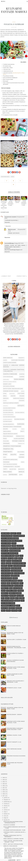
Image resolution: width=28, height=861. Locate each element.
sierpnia (6, 805)
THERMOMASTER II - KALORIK (11, 466)
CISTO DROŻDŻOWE (8, 376)
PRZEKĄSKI (6, 443)
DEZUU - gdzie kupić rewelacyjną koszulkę (13, 844)
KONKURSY (5, 405)
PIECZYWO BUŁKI (5, 176)
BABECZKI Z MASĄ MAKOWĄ (10, 846)
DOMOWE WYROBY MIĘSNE (10, 391)
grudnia (5, 797)
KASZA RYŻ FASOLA (18, 398)
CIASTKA (21, 374)
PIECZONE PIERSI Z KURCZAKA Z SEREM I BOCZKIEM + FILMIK (15, 729)
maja (5, 811)
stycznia (6, 819)
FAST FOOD (21, 393)
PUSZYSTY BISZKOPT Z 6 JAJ (14, 742)
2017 (4, 795)
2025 (4, 779)
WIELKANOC (7, 471)
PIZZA (12, 176)
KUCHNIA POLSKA (19, 419)
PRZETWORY (7, 451)
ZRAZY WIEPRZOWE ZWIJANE (14, 749)
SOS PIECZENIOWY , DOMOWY (14, 714)
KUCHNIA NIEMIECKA (7, 419)
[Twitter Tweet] (14, 180)
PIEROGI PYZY (20, 436)
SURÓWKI (21, 457)
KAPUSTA (5, 398)
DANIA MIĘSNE (19, 379)
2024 (4, 781)
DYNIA (4, 393)
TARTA (22, 462)
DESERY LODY (7, 384)
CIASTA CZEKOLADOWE (9, 362)
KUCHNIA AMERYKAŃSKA (19, 565)
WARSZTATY (21, 469)
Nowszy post (6, 276)
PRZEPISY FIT (21, 443)
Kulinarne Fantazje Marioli (14, 9)
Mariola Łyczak (12, 229)
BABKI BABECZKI (7, 357)
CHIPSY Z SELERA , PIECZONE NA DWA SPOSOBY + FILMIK (13, 841)
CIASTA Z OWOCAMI (10, 374)
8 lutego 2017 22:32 (18, 243)
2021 (4, 787)
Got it (18, 860)
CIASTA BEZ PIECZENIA (17, 360)
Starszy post (21, 276)
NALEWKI (3, 583)
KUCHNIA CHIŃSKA (7, 410)
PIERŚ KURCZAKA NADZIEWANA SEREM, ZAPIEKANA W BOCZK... (13, 822)
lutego (5, 817)
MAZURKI (20, 580)
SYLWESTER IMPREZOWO (10, 459)
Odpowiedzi (8, 226)
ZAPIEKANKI (13, 474)
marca (5, 815)
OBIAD (8, 583)
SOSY (4, 457)
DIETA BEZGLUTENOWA (8, 386)
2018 (4, 793)
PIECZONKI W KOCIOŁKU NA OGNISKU (16, 755)
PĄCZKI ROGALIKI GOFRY (10, 433)
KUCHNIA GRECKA (19, 412)
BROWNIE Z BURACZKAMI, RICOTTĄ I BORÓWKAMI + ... (13, 836)
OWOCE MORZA (7, 431)
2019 (4, 791)
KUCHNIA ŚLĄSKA (7, 421)
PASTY (22, 431)
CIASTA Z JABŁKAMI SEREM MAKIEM (13, 366)
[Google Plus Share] (21, 180)
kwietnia (6, 813)
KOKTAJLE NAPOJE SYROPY (11, 403)
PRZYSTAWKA (21, 451)
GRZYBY (13, 395)
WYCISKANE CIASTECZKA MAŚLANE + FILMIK (14, 830)
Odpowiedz (7, 222)
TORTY (5, 469)
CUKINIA (22, 376)
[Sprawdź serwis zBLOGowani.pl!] (13, 617)
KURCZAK (20, 424)
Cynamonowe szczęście (10, 216)
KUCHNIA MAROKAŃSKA (8, 414)
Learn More (11, 860)
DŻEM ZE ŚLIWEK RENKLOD (13, 625)
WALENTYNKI (13, 469)
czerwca (6, 809)
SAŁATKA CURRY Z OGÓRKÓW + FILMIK (16, 639)
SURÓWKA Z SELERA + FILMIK (14, 735)
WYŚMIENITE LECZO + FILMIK (14, 687)
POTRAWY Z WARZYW (18, 441)
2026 (4, 777)
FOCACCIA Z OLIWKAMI (9, 824)
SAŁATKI (13, 454)
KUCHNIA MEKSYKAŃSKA (9, 416)
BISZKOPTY (21, 357)
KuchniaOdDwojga (9, 243)
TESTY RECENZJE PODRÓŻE (10, 464)
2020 (4, 789)
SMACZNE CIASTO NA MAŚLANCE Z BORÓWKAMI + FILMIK (15, 681)
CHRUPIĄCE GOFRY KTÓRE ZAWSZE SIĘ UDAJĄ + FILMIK (16, 668)
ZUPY (20, 474)
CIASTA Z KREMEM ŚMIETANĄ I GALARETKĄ (13, 370)
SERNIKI (22, 454)
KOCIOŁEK (21, 400)
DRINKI (22, 391)
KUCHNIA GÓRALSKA (8, 412)
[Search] (27, 1)
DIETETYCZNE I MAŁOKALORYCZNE (13, 388)
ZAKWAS (5, 474)
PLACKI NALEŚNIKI (19, 438)
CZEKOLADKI (6, 379)
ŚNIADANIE (6, 462)
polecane (3, 590)
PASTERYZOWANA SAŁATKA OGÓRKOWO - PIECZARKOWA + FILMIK (16, 647)
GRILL (5, 395)
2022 (4, 785)
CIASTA (5, 360)
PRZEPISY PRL (8, 449)
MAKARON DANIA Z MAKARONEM (12, 426)
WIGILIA (21, 471)
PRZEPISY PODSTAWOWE (12, 446)
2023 (4, 783)
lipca (5, 807)
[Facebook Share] (7, 180)
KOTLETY (21, 405)
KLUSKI (4, 400)
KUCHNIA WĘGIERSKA (8, 424)
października (7, 801)
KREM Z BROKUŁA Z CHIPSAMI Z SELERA (13, 838)
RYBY (5, 454)
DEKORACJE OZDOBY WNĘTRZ (9, 381)
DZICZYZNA (12, 393)
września (6, 803)
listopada (6, 799)
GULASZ (22, 395)
